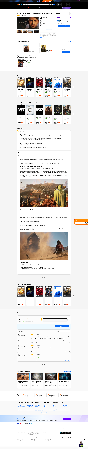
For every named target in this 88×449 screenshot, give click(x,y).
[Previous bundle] (68, 41)
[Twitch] (64, 437)
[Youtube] (62, 437)
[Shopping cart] (69, 4)
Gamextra (61, 20)
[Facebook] (60, 437)
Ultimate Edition (49, 29)
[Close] (86, 1)
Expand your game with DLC (24, 56)
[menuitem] (19, 8)
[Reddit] (65, 437)
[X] (68, 437)
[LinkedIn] (70, 437)
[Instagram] (67, 437)
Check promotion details (20, 418)
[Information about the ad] (30, 77)
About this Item (25, 69)
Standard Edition (42, 29)
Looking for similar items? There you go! (27, 102)
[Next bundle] (70, 41)
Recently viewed (19, 69)
